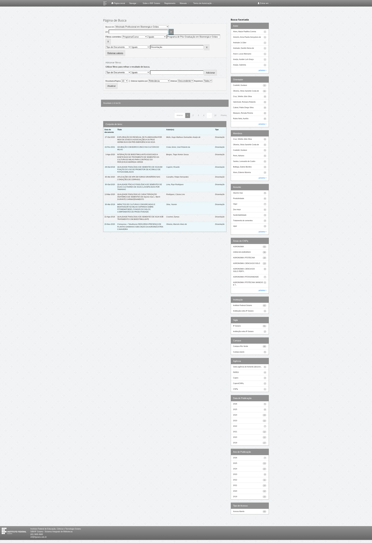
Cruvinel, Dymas (172, 217)
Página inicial (119, 3)
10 (215, 115)
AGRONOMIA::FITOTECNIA (244, 258)
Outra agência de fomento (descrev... (247, 367)
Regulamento (169, 3)
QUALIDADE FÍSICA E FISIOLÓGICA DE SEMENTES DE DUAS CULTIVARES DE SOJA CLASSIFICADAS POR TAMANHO (139, 186)
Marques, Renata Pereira (243, 113)
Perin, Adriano (238, 156)
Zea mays (237, 209)
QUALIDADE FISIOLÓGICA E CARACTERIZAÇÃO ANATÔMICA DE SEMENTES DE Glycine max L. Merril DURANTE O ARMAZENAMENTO (138, 196)
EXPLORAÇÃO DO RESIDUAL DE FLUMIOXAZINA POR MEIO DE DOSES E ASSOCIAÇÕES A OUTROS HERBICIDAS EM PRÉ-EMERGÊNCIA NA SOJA (139, 139)
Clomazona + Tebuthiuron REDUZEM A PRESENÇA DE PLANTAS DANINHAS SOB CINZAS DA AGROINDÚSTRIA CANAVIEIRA (140, 226)
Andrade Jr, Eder (239, 43)
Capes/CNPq (238, 383)
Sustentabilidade (239, 215)
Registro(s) (198, 81)
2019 (235, 443)
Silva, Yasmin (171, 204)
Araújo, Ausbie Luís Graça (243, 59)
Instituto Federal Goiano (242, 305)
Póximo (224, 115)
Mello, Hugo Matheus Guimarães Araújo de (183, 137)
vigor (235, 226)
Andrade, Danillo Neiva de (243, 48)
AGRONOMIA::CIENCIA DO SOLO (246, 263)
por (106, 32)
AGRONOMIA (238, 247)
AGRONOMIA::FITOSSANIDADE (246, 277)
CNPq (235, 389)
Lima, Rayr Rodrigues (175, 184)
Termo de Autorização (202, 3)
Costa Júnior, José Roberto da (178, 147)
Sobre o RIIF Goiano (151, 3)
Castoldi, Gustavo (240, 85)
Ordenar (173, 81)
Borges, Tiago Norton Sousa (177, 155)
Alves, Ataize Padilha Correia (244, 32)
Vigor (235, 204)
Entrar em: (265, 3)
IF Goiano (237, 326)
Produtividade (238, 198)
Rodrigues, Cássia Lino (175, 194)
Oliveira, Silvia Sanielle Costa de (246, 91)
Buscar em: (109, 27)
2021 (235, 432)
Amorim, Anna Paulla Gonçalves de (247, 37)
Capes (235, 378)
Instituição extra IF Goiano (243, 311)
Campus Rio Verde (240, 346)
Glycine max (238, 193)
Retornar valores (115, 53)
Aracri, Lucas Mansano (242, 54)
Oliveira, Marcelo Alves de (176, 224)
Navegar (133, 3)
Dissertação (220, 137)
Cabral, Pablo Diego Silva (243, 108)
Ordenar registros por (139, 81)
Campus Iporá (238, 352)
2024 (235, 415)
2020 (235, 437)
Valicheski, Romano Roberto (244, 102)
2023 (235, 421)
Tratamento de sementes (243, 221)
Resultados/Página (113, 81)
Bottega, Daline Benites (242, 167)
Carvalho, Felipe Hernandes (177, 177)
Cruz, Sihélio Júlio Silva (242, 96)
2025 (235, 409)
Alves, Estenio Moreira (242, 172)
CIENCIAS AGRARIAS (242, 252)
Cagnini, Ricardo (173, 167)
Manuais (183, 3)
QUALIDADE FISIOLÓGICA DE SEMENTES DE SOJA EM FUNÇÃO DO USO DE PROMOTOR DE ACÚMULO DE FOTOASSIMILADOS (139, 169)
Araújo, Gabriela (239, 65)
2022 (235, 426)
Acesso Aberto (238, 511)
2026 (235, 404)
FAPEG (236, 372)
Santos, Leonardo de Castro (244, 161)
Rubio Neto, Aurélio (240, 119)
